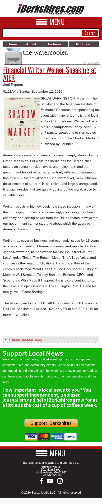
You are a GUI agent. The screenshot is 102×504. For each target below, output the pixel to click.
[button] (51, 453)
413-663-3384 (52, 475)
